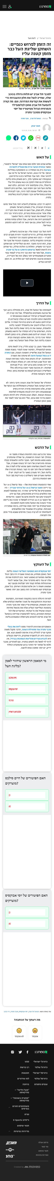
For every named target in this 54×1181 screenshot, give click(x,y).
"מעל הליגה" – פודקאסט (22, 1091)
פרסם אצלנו (43, 1143)
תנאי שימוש (23, 1125)
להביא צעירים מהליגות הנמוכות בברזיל (28, 639)
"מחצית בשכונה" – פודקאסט (20, 1099)
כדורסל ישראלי (40, 1073)
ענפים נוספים (41, 1084)
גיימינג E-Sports (21, 1120)
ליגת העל (32, 38)
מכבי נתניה (25, 118)
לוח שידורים (23, 1078)
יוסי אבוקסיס (23, 1011)
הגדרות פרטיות (42, 1155)
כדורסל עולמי (41, 1078)
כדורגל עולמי (41, 1067)
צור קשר (44, 1147)
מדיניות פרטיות (21, 1131)
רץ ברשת (24, 1067)
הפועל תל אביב (35, 118)
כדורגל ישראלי (45, 38)
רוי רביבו (7, 1011)
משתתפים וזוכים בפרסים (20, 1107)
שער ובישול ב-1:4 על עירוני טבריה (26, 488)
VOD (27, 1061)
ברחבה (25, 1084)
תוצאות (25, 1073)
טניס (26, 1114)
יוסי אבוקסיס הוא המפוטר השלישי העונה (32, 571)
